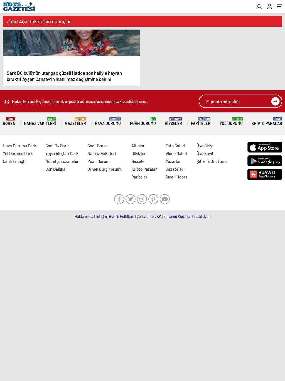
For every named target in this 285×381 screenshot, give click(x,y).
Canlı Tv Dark (57, 145)
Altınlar (138, 145)
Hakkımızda (84, 216)
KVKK (156, 216)
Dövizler (138, 153)
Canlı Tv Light (15, 161)
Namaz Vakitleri (40, 121)
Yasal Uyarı (202, 216)
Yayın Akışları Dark (61, 153)
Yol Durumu (231, 121)
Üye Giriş (204, 145)
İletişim (101, 216)
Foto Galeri (175, 145)
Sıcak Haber (177, 176)
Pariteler (200, 121)
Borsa (9, 121)
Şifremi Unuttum (211, 161)
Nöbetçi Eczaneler (62, 161)
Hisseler (173, 121)
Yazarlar (173, 161)
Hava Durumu (108, 121)
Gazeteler (75, 121)
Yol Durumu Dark (18, 153)
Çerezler (143, 216)
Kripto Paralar (267, 121)
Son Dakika (55, 169)
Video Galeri (176, 153)
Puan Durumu (143, 121)
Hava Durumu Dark (19, 145)
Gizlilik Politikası (121, 216)
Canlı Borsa (97, 145)
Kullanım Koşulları (177, 216)
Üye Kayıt (204, 153)
